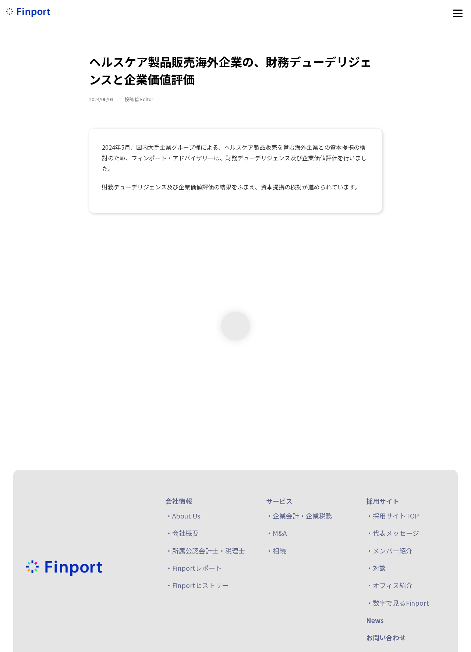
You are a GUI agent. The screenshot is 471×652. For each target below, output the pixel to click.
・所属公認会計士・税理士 (205, 550)
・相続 (276, 550)
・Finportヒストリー (197, 585)
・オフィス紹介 (389, 585)
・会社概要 (182, 533)
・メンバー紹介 (389, 550)
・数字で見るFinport (397, 603)
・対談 (376, 568)
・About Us (183, 515)
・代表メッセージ (392, 533)
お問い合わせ (386, 637)
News (375, 620)
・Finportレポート (194, 568)
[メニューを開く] (457, 13)
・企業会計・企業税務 (299, 515)
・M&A (276, 533)
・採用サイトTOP (392, 515)
